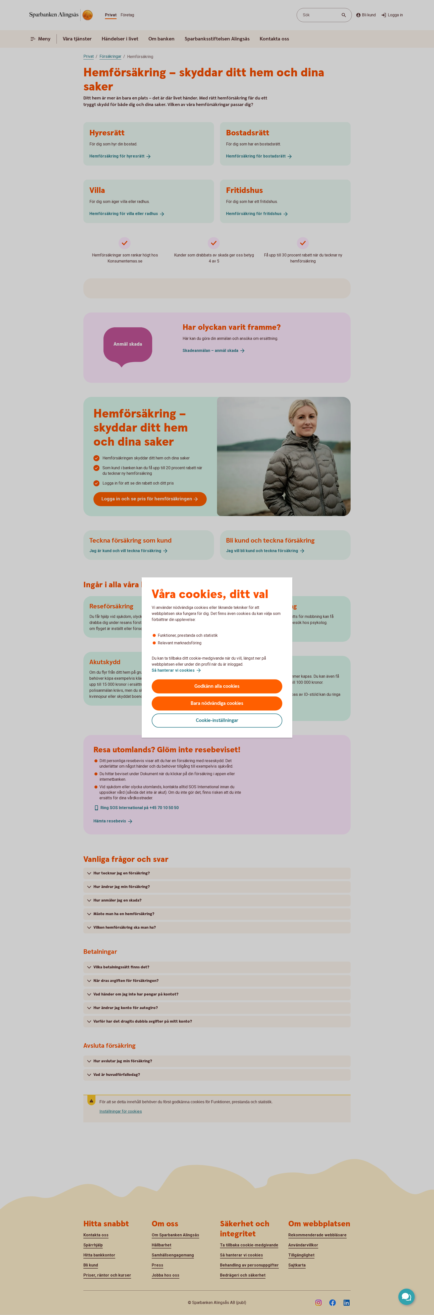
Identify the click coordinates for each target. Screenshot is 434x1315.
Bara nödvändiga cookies (217, 703)
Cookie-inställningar (217, 720)
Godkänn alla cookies (217, 686)
